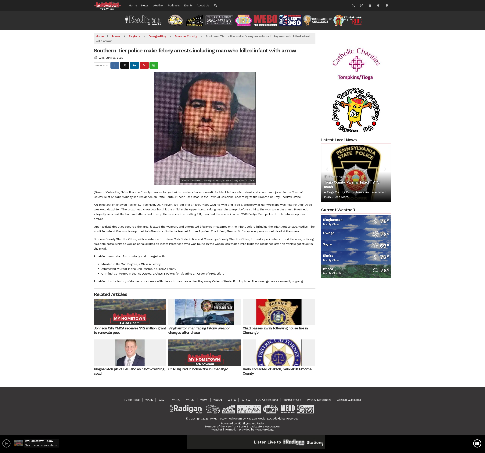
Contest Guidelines (349, 400)
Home (133, 5)
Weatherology (264, 429)
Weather (158, 5)
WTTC (232, 400)
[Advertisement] (356, 49)
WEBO (176, 400)
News (145, 5)
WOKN (217, 400)
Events (188, 5)
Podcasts (174, 5)
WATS (149, 400)
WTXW (246, 400)
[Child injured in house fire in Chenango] (204, 352)
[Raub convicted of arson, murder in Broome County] (279, 352)
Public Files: (132, 400)
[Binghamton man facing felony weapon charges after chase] (204, 312)
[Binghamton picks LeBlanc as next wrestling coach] (130, 352)
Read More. (341, 197)
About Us (203, 5)
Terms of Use (292, 400)
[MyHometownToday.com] (110, 5)
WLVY (203, 400)
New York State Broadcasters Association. (252, 426)
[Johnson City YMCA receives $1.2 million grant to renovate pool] (130, 312)
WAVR (162, 400)
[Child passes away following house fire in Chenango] (279, 312)
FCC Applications (267, 400)
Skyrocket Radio (253, 423)
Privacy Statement (319, 400)
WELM (190, 400)
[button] (215, 5)
